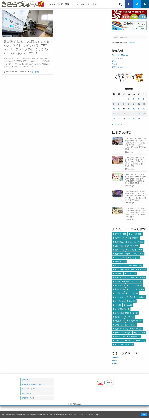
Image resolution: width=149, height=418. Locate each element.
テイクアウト (135, 250)
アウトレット (117, 58)
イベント (85, 4)
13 (119, 108)
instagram (116, 363)
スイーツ (120, 257)
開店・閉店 (63, 4)
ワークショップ (136, 289)
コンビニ (120, 301)
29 (129, 118)
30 (134, 118)
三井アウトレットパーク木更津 (128, 265)
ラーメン (133, 293)
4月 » (120, 124)
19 (114, 113)
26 (114, 118)
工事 (141, 277)
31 (139, 118)
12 (114, 108)
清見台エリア (121, 328)
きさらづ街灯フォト (124, 344)
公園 (118, 273)
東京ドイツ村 (117, 67)
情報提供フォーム (28, 380)
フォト (75, 4)
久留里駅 (120, 321)
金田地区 (120, 261)
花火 (132, 301)
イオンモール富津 (123, 332)
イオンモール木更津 (124, 269)
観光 (114, 61)
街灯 (141, 340)
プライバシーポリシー (81, 415)
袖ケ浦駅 (120, 285)
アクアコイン (135, 321)
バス (130, 317)
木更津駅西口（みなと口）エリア (129, 242)
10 (139, 103)
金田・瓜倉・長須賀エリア (127, 246)
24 (139, 113)
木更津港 (120, 289)
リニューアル (135, 285)
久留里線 (137, 328)
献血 (129, 305)
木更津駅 (133, 238)
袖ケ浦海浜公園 (122, 309)
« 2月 (114, 124)
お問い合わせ (26, 393)
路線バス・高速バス (120, 55)
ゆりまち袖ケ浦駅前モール (126, 313)
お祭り (119, 340)
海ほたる (140, 332)
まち (95, 4)
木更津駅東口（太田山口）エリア (129, 253)
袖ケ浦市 (136, 234)
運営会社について (28, 398)
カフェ (131, 273)
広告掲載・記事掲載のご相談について (35, 384)
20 (119, 113)
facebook (115, 357)
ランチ (114, 64)
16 (134, 108)
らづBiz (119, 293)
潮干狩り (120, 336)
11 (144, 103)
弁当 (130, 340)
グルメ (52, 4)
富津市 (119, 250)
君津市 (119, 238)
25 (144, 113)
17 (139, 108)
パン (118, 305)
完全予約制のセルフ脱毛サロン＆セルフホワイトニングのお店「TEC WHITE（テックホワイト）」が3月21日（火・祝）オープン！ (26, 47)
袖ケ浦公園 (135, 336)
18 (144, 108)
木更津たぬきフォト (133, 281)
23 (134, 113)
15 (129, 108)
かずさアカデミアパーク (125, 325)
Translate (131, 42)
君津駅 (119, 317)
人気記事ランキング (124, 277)
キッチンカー (121, 297)
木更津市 (121, 234)
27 (119, 118)
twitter (114, 360)
